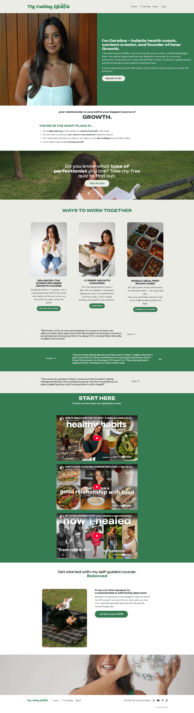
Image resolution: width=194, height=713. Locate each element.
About (155, 6)
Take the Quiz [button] (97, 183)
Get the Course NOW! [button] (111, 614)
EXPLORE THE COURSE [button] (49, 308)
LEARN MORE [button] (97, 306)
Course (134, 6)
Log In (164, 6)
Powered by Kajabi (161, 707)
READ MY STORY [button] (113, 78)
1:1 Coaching (144, 6)
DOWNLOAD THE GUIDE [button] (145, 309)
